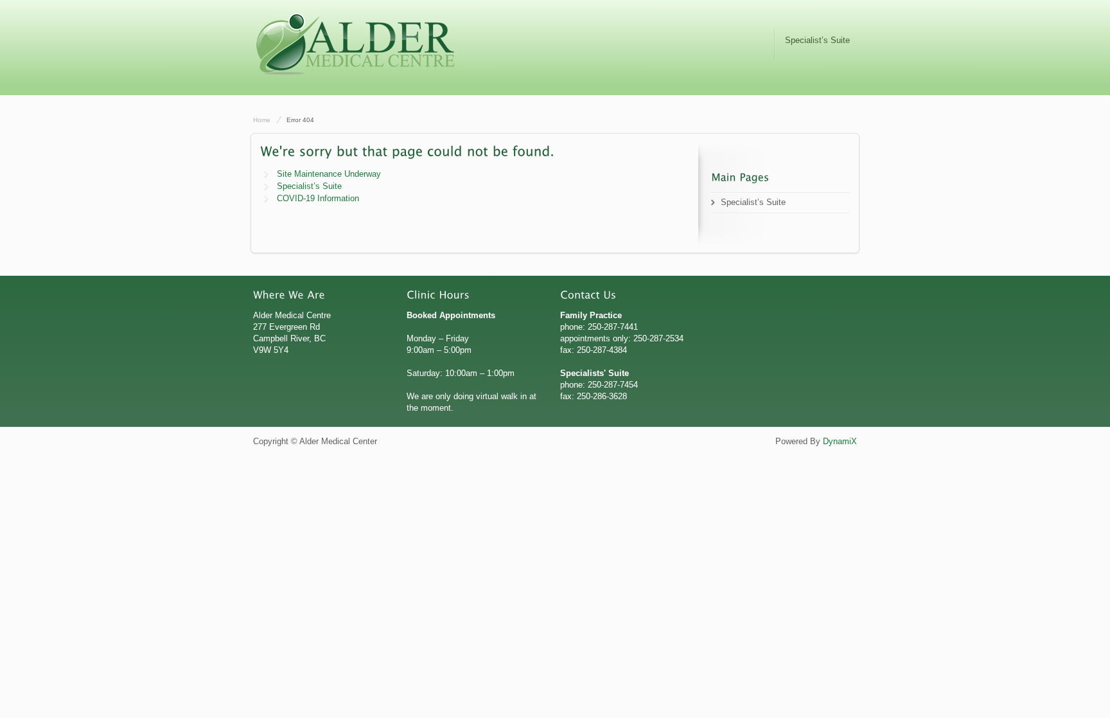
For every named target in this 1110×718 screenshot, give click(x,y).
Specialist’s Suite (817, 40)
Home (261, 119)
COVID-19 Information (318, 198)
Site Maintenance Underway (329, 174)
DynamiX (840, 441)
